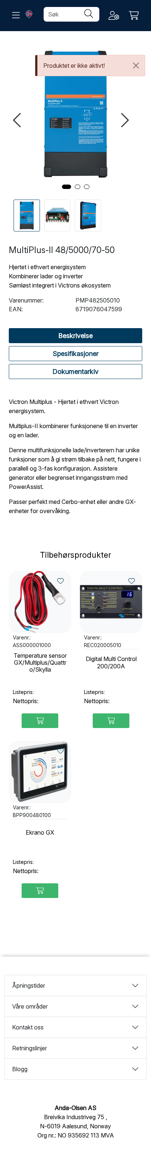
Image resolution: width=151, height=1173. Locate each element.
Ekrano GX (40, 832)
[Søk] (88, 14)
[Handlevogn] (134, 15)
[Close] (136, 65)
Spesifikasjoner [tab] (76, 353)
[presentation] (17, 120)
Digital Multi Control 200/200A (111, 662)
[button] (66, 187)
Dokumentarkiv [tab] (75, 371)
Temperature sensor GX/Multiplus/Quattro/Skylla (40, 662)
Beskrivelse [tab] (75, 335)
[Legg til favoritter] (60, 581)
